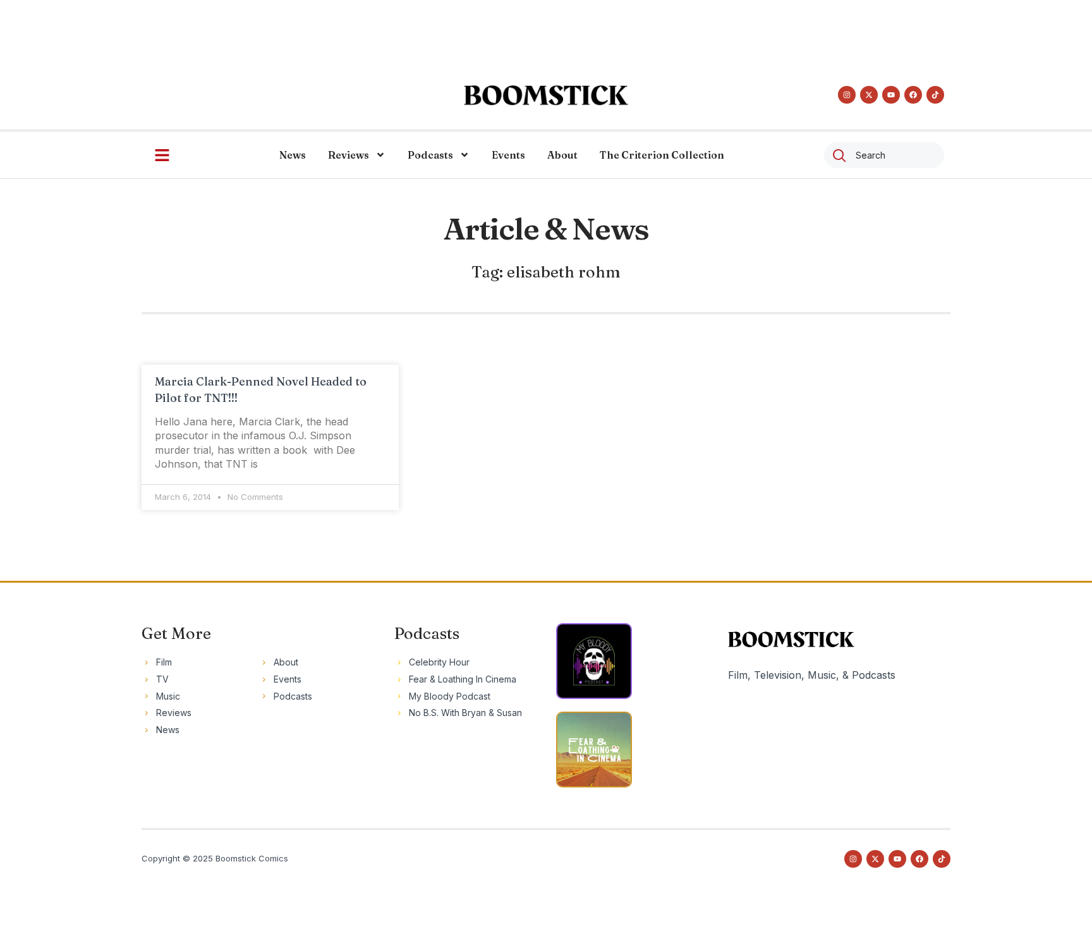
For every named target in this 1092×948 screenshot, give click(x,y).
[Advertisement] (546, 28)
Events (508, 155)
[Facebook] (913, 95)
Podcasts (430, 155)
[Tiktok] (935, 95)
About (562, 155)
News (292, 155)
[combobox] (884, 155)
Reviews (348, 155)
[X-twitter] (869, 95)
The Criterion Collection (662, 155)
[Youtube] (891, 95)
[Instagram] (847, 95)
